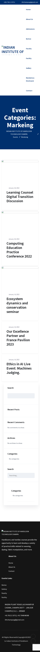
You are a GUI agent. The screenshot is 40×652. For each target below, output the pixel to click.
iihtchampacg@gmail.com (30, 2)
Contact (29, 91)
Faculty (29, 48)
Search (10, 387)
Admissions (30, 29)
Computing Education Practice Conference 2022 (19, 249)
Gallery (28, 68)
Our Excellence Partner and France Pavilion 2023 (18, 337)
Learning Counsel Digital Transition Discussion (20, 196)
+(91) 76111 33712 (9, 2)
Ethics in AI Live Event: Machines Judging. (19, 368)
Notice (28, 39)
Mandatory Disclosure (30, 79)
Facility (28, 58)
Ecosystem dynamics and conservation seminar (17, 305)
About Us (29, 19)
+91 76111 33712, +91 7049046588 (17, 615)
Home (28, 9)
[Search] (31, 475)
